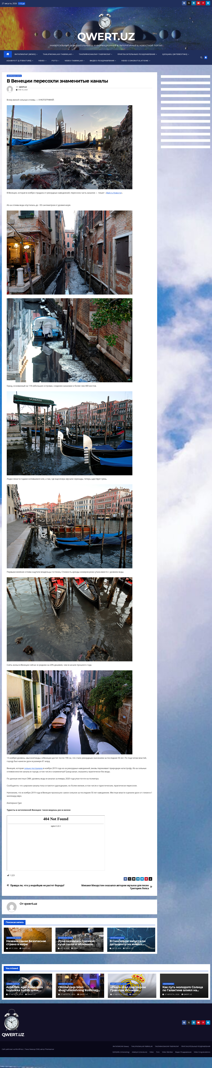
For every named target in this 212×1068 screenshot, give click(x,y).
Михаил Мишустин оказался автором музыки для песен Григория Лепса (115, 887)
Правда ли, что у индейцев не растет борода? (37, 885)
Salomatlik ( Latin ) (66, 984)
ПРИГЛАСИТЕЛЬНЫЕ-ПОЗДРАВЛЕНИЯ (137, 54)
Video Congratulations (135, 61)
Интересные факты (14, 76)
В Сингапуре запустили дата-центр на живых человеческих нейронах (128, 944)
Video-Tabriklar (74, 61)
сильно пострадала (33, 768)
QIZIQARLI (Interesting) (175, 54)
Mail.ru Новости (113, 192)
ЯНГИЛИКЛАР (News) (25, 54)
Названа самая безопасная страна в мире (26, 942)
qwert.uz (23, 87)
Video (41, 61)
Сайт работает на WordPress (13, 1049)
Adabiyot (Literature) (19, 61)
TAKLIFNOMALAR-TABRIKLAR (57, 54)
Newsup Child (34, 1049)
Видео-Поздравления (102, 61)
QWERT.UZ (106, 36)
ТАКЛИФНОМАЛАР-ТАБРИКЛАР (95, 54)
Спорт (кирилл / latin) (118, 984)
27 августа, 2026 (16, 994)
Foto (55, 61)
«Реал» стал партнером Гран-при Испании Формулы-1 (128, 990)
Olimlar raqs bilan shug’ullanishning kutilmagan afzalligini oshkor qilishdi (79, 990)
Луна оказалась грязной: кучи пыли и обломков (76, 942)
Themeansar (49, 1049)
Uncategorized (168, 984)
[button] (201, 57)
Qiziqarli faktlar (13, 984)
